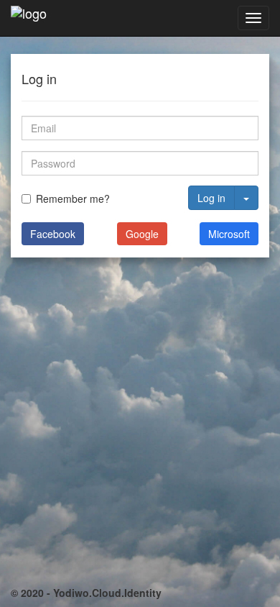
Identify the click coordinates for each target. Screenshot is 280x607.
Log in (211, 198)
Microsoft (229, 234)
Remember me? (73, 198)
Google (142, 234)
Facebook (52, 234)
